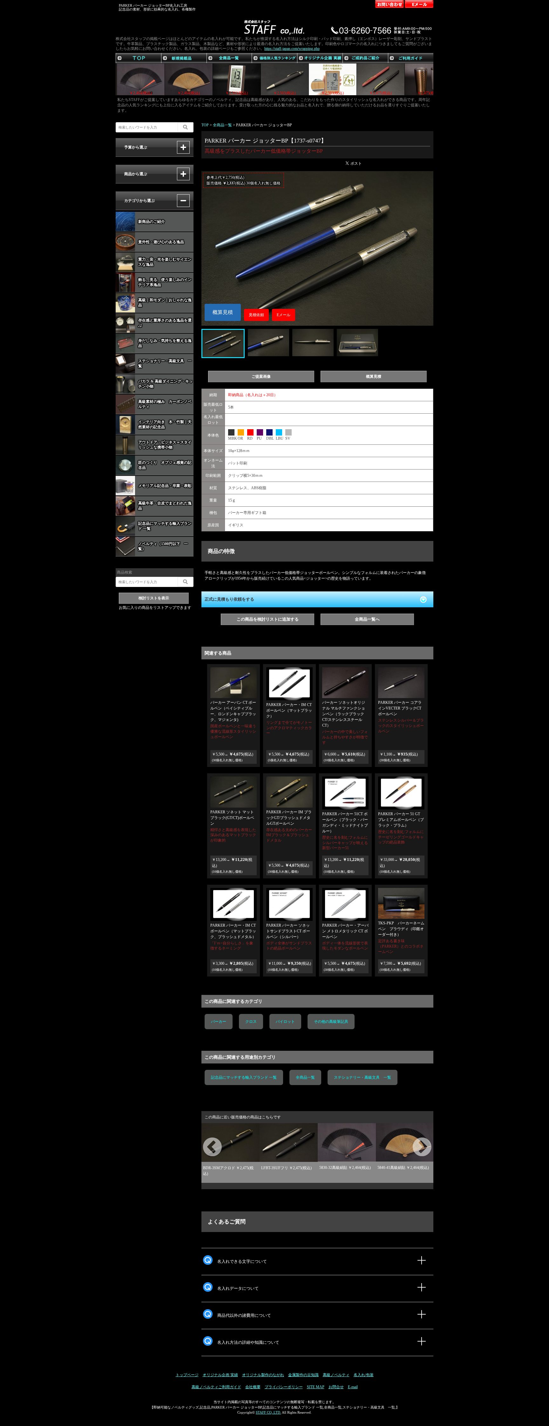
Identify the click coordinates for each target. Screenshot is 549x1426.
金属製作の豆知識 (303, 1375)
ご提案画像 (261, 376)
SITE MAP (315, 1387)
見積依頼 (256, 315)
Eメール (283, 315)
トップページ (187, 1375)
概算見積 (223, 312)
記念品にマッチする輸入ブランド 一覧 (244, 1077)
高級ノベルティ (336, 1375)
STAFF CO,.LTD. (268, 1412)
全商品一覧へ (367, 619)
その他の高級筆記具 (331, 1021)
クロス (251, 1021)
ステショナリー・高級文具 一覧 (362, 1077)
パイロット (285, 1021)
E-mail (353, 1387)
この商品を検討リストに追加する (268, 619)
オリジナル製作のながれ (263, 1375)
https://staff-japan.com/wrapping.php (292, 48)
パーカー (218, 1021)
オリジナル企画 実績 (220, 1375)
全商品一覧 (305, 1077)
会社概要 (253, 1387)
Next (414, 1140)
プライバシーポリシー (284, 1387)
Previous (204, 1140)
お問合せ (336, 1387)
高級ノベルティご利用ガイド (216, 1387)
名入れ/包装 (364, 1375)
